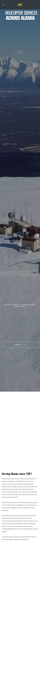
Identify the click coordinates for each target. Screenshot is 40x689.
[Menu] (3, 4)
